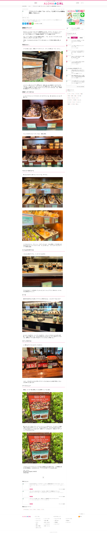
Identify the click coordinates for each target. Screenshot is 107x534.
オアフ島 (79, 95)
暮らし (77, 104)
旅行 (75, 95)
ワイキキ (77, 93)
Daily (68, 37)
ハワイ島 (72, 104)
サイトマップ (57, 524)
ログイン (82, 2)
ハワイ (43, 509)
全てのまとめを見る (80, 86)
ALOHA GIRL (24, 6)
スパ (31, 509)
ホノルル (73, 97)
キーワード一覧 (69, 518)
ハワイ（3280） (53, 9)
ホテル (39, 509)
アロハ (35, 509)
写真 (69, 95)
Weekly (74, 37)
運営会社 (67, 520)
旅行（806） (63, 9)
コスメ (74, 102)
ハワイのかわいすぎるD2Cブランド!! (74, 68)
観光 (81, 93)
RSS (81, 516)
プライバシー (68, 522)
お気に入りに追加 (39, 23)
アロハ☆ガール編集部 (74, 73)
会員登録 (77, 2)
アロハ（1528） (58, 9)
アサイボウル (26, 509)
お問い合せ (56, 520)
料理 (72, 95)
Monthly (81, 37)
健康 (69, 104)
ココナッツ (79, 102)
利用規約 (56, 522)
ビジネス (69, 102)
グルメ (29, 6)
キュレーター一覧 (58, 518)
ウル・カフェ (26, 17)
